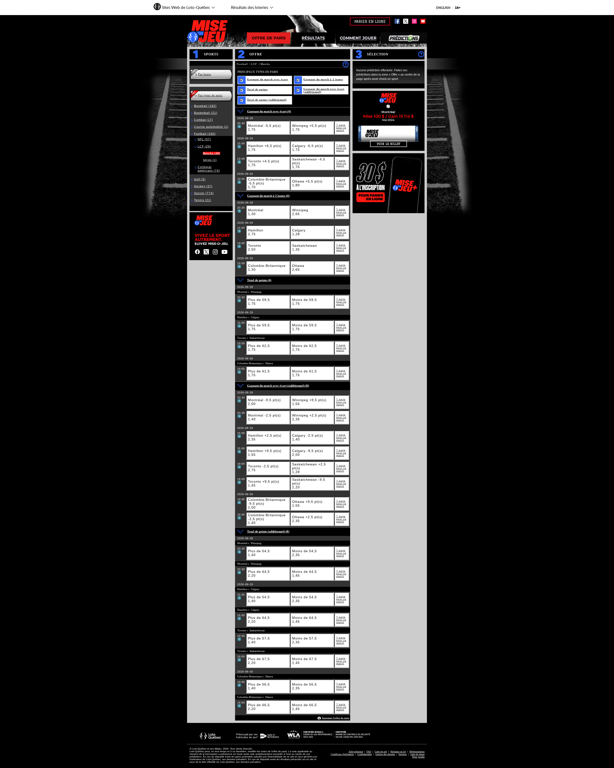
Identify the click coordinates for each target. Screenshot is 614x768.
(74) (209, 168)
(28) (211, 153)
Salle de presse (417, 754)
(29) (204, 146)
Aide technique (355, 751)
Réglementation (417, 751)
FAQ (368, 751)
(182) (205, 106)
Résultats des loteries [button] (246, 9)
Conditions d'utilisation (342, 754)
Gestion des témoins (385, 754)
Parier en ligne (370, 21)
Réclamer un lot (398, 751)
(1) (211, 127)
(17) (203, 120)
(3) (200, 179)
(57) (204, 139)
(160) (205, 133)
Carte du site (381, 751)
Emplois (403, 754)
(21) (205, 113)
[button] (185, 6)
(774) (204, 193)
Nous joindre (418, 757)
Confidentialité (364, 754)
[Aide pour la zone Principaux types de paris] (345, 64)
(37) (203, 186)
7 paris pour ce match (341, 128)
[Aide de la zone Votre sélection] (421, 54)
